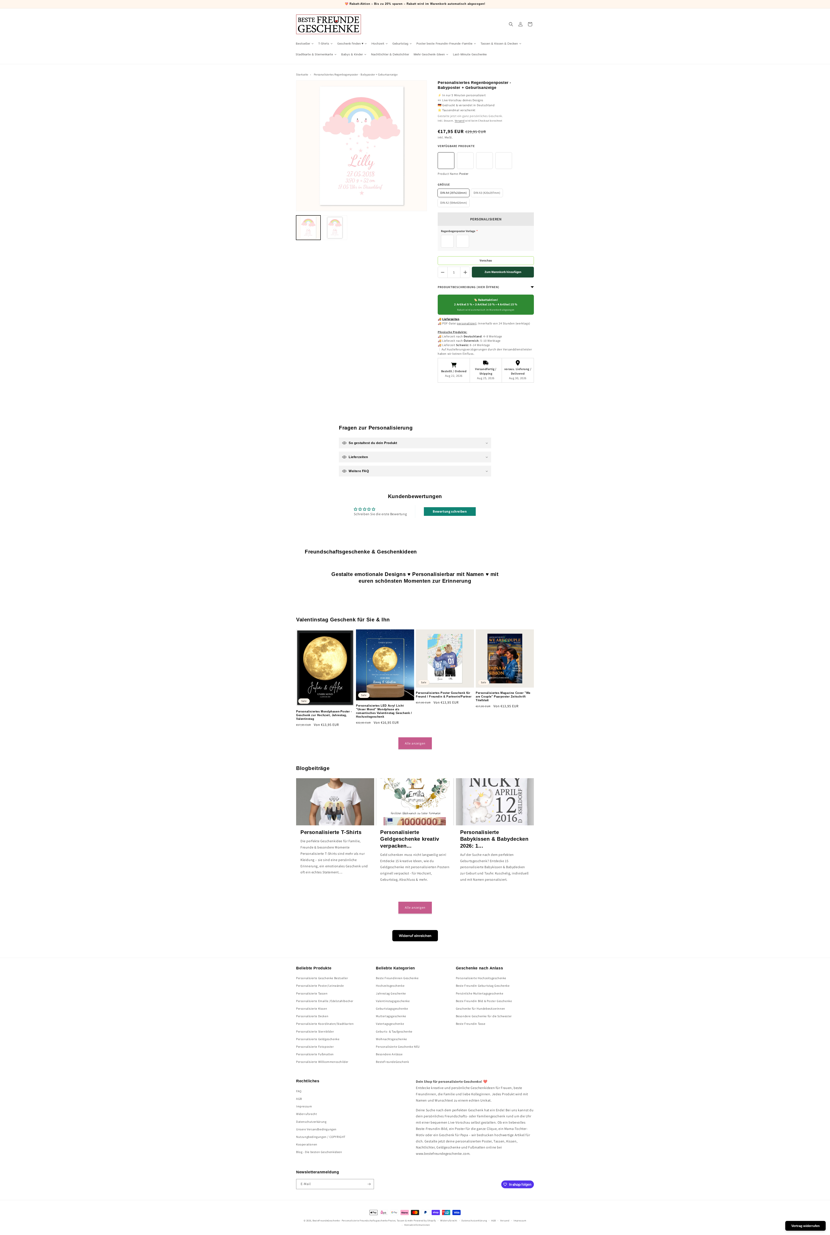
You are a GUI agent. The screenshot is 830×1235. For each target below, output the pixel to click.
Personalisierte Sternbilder (315, 1031)
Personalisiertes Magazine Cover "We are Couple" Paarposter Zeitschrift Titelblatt (503, 696)
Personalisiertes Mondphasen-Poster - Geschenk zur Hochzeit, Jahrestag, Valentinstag (324, 715)
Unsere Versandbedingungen (316, 1129)
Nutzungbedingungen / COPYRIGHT (320, 1137)
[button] (511, 24)
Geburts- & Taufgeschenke (394, 1031)
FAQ (299, 1091)
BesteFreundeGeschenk (392, 1062)
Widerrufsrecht (306, 1114)
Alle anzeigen (415, 743)
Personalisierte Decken (312, 1016)
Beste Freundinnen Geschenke (397, 978)
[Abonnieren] (369, 1184)
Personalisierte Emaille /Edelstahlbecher (324, 1001)
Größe (444, 184)
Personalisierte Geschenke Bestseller (322, 978)
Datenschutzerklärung (474, 1220)
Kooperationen (306, 1144)
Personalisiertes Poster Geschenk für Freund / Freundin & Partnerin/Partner (443, 694)
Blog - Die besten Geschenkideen (319, 1152)
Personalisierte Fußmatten (315, 1054)
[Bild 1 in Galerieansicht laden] (308, 227)
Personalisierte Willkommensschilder (322, 1062)
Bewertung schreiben (450, 511)
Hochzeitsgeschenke (390, 986)
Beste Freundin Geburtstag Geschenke (483, 986)
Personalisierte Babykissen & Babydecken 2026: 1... (494, 838)
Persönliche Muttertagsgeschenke (479, 993)
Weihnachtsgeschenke (391, 1039)
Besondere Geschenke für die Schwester (484, 1016)
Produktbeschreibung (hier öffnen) (468, 287)
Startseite (302, 74)
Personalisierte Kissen (311, 1008)
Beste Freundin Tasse (470, 1024)
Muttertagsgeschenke (391, 1016)
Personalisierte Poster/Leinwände (320, 986)
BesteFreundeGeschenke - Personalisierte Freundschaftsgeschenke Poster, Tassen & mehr (363, 1220)
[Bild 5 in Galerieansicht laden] (335, 227)
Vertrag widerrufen (805, 1226)
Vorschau (486, 260)
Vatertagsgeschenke (390, 1024)
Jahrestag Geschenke (391, 993)
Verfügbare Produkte (456, 146)
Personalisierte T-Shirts (330, 832)
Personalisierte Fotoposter (315, 1047)
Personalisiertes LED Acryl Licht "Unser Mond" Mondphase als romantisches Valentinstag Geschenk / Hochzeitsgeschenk (384, 711)
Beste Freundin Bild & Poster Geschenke (484, 1001)
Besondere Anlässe (389, 1054)
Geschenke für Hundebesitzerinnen (480, 1008)
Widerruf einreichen (415, 935)
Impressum (304, 1106)
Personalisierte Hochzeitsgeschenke (481, 978)
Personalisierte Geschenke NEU (398, 1047)
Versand (460, 120)
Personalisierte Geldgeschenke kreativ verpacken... (409, 838)
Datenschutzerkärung (311, 1122)
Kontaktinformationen (417, 1224)
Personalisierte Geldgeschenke (317, 1039)
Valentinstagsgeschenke (393, 1001)
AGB (299, 1099)
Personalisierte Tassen (311, 993)
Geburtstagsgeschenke (392, 1008)
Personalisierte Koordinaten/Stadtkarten (325, 1024)
